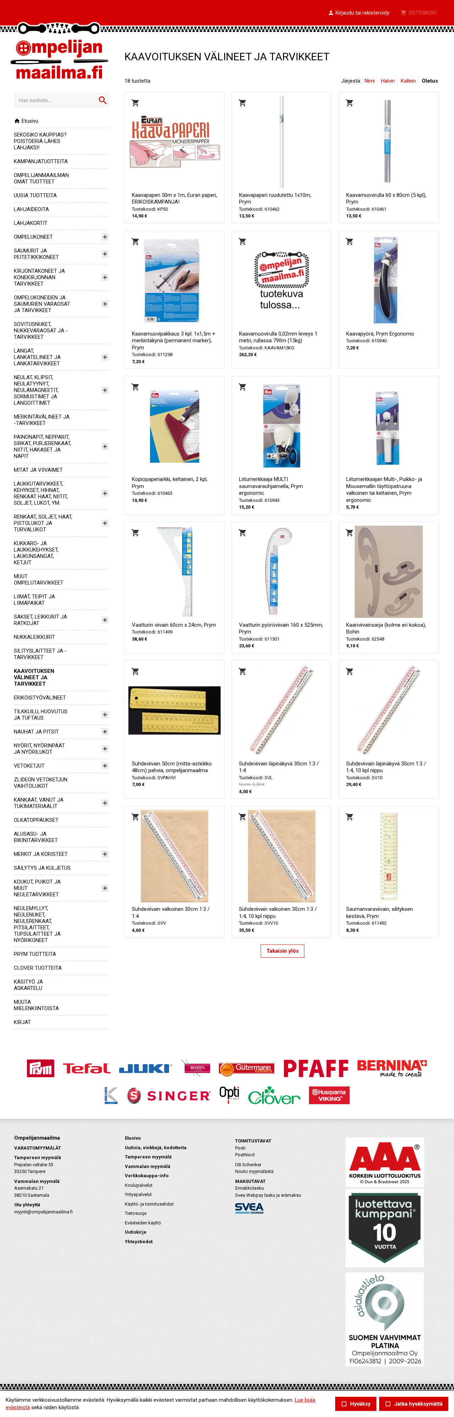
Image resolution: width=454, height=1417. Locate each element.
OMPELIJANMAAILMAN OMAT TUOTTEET (41, 178)
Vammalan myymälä (147, 1166)
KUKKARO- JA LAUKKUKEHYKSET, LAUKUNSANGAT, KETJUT (36, 553)
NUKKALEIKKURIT (34, 637)
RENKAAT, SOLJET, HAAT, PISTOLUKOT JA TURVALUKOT (43, 523)
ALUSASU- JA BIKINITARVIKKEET (36, 837)
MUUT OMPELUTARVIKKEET (38, 579)
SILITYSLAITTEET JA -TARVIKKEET (40, 654)
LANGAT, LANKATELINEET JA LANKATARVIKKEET (37, 357)
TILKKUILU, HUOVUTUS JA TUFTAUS (40, 714)
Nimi (370, 81)
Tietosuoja (135, 1213)
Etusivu (26, 121)
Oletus (430, 81)
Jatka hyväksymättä (414, 1404)
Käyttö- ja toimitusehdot (149, 1204)
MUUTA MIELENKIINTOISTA (36, 1005)
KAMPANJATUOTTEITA (41, 161)
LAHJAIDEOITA (31, 209)
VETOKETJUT (29, 766)
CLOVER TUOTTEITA (38, 968)
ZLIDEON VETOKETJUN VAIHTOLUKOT (40, 782)
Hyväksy (356, 1404)
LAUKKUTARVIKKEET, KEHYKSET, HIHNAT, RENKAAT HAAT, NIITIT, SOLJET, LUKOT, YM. (41, 493)
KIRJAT (22, 1022)
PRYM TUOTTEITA (35, 954)
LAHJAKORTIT (31, 223)
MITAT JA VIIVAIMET (38, 470)
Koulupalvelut (139, 1185)
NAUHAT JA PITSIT (36, 732)
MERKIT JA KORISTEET (41, 854)
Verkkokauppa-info (146, 1175)
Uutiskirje (135, 1232)
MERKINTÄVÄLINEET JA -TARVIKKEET (42, 420)
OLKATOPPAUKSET (36, 820)
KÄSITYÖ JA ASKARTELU (28, 985)
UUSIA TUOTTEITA (35, 195)
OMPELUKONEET (33, 237)
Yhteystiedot (139, 1241)
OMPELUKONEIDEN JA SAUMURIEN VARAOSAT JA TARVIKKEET (42, 304)
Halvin (388, 81)
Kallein (408, 81)
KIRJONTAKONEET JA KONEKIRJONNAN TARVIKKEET (39, 277)
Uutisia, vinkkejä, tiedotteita (156, 1147)
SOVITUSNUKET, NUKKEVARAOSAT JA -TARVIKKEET (41, 330)
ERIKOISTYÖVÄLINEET (40, 697)
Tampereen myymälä (148, 1156)
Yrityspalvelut (138, 1194)
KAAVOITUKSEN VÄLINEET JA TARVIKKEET (34, 677)
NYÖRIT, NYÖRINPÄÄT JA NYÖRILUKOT (39, 748)
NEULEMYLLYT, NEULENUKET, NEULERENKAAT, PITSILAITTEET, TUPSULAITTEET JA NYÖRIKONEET (37, 924)
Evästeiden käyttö (143, 1222)
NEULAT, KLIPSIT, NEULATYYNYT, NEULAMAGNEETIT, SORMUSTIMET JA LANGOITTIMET (36, 390)
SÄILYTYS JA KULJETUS (42, 868)
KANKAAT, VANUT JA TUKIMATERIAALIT (38, 803)
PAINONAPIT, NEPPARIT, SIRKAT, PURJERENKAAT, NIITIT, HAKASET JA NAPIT (42, 446)
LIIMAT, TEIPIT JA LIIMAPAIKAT (34, 599)
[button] (358, 13)
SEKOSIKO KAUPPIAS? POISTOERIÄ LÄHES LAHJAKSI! (40, 141)
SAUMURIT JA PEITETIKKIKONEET (36, 254)
